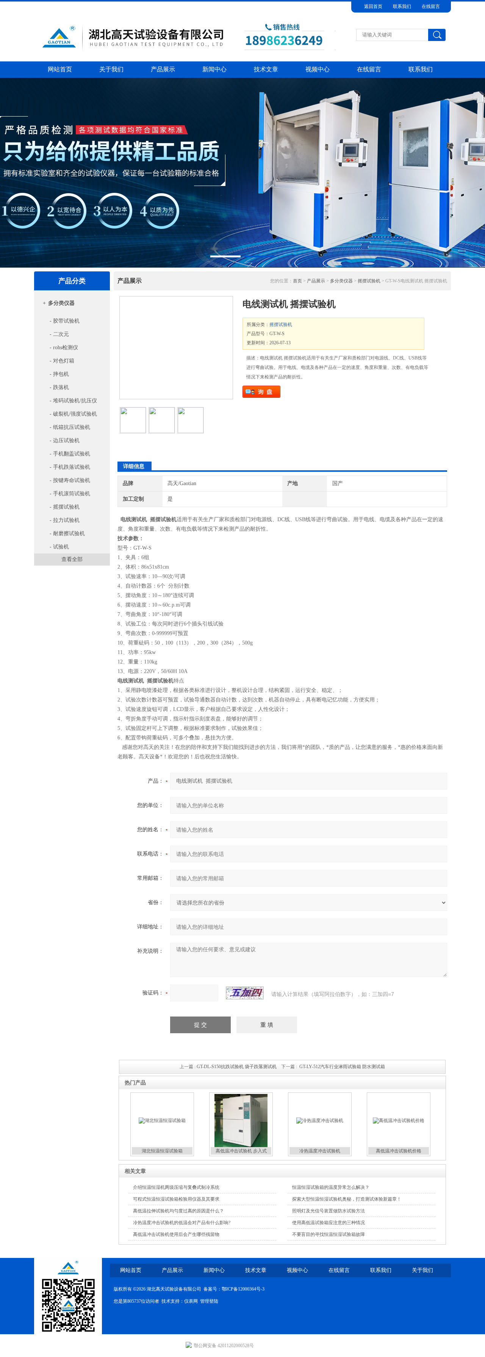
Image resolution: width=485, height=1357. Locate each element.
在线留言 (431, 6)
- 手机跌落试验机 (69, 467)
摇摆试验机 (369, 281)
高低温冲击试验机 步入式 (241, 1151)
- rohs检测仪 (63, 347)
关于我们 (111, 69)
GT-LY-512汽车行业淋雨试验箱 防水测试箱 (342, 1066)
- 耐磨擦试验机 (66, 533)
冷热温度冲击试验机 (319, 1151)
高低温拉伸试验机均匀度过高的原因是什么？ (178, 1211)
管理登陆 (209, 1301)
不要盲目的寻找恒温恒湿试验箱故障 (328, 1234)
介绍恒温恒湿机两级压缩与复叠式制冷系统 (176, 1187)
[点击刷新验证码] (245, 993)
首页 (297, 281)
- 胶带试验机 (64, 321)
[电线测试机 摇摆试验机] (176, 347)
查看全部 (72, 559)
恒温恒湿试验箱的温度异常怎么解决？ (330, 1187)
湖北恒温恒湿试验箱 (162, 1151)
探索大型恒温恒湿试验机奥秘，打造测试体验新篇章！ (346, 1199)
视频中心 (317, 69)
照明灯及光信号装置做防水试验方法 (328, 1211)
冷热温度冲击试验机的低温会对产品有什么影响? (181, 1222)
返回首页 (373, 6)
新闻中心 (214, 69)
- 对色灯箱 (61, 361)
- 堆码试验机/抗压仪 (72, 400)
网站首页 (60, 69)
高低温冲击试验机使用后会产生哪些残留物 (176, 1234)
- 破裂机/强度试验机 (72, 414)
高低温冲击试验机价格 (398, 1151)
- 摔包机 (58, 374)
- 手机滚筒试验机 (69, 493)
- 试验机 (58, 547)
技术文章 (266, 69)
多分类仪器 (61, 303)
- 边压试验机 (64, 440)
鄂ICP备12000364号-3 (243, 1289)
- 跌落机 (58, 387)
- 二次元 (58, 334)
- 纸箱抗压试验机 (69, 427)
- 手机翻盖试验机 (69, 454)
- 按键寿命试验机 (69, 480)
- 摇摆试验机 (64, 507)
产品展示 (163, 69)
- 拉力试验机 (64, 520)
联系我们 (402, 6)
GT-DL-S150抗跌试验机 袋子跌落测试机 (237, 1066)
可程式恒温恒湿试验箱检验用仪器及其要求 (176, 1199)
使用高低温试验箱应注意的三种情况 (328, 1222)
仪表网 (191, 1301)
